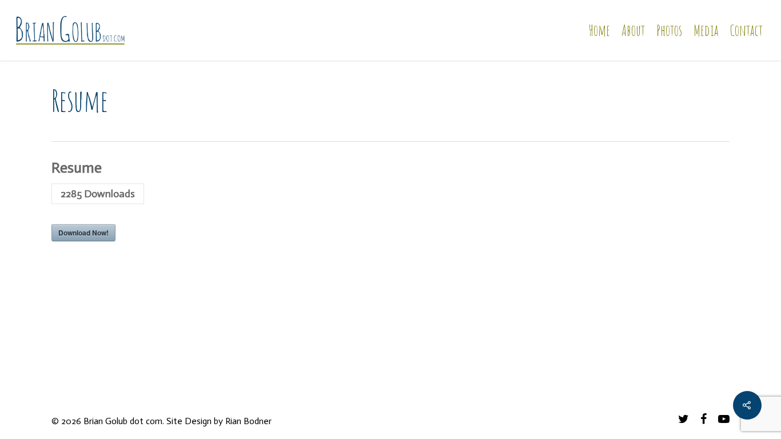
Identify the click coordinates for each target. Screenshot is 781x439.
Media (706, 30)
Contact (746, 30)
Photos (669, 30)
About (633, 30)
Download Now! (83, 233)
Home (599, 30)
